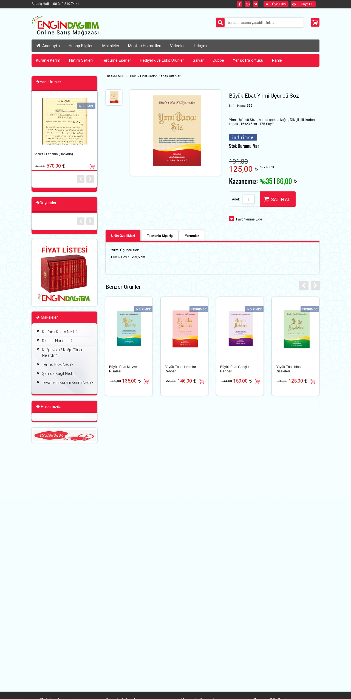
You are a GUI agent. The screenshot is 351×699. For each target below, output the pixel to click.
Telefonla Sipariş (160, 235)
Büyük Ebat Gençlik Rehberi (234, 369)
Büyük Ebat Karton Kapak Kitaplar (155, 75)
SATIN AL (280, 199)
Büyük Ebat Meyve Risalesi (123, 369)
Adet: (236, 199)
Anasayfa (50, 45)
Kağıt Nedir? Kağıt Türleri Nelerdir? (62, 353)
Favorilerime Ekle (249, 219)
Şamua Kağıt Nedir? (59, 373)
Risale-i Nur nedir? (57, 341)
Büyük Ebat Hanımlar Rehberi (180, 369)
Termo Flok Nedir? (57, 364)
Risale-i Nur (114, 75)
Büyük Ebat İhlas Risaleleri (288, 369)
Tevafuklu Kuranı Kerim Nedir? (67, 382)
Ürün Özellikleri (123, 235)
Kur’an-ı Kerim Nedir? (60, 332)
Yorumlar (192, 235)
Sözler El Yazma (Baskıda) (53, 154)
